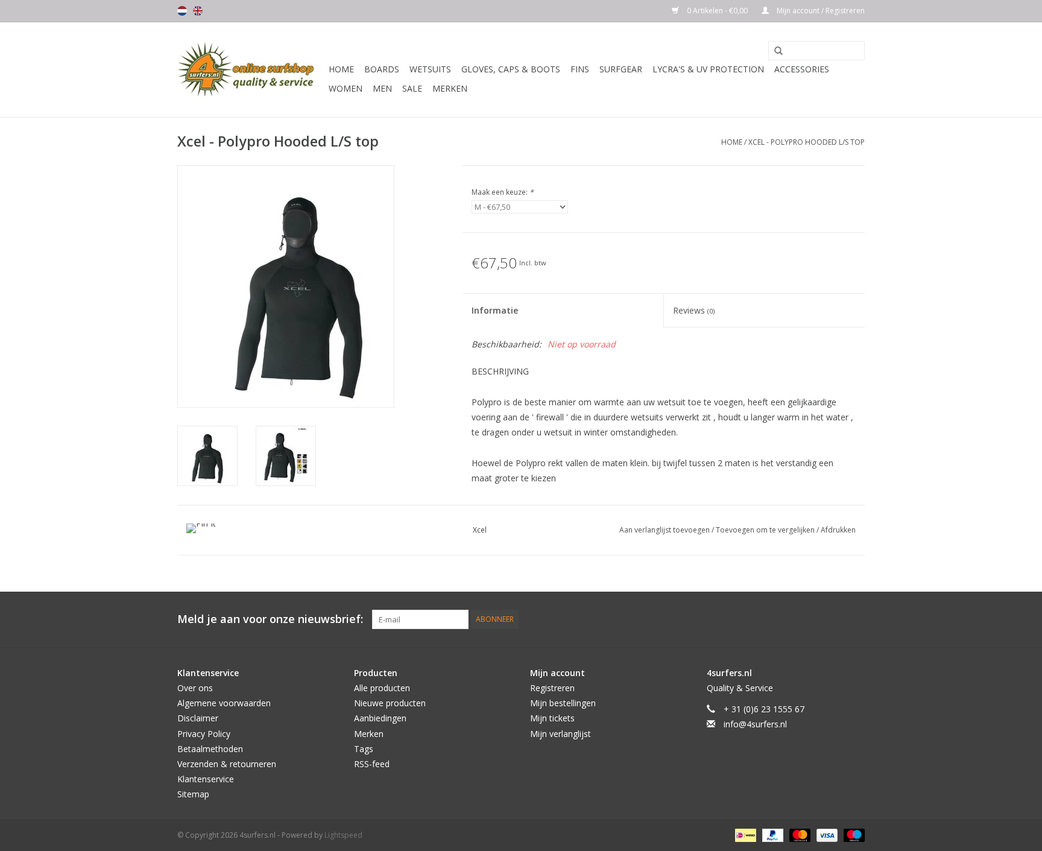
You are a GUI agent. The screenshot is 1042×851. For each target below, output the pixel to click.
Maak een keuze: (503, 192)
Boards (381, 69)
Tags (363, 749)
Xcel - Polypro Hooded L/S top (806, 142)
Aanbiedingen (380, 718)
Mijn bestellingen (563, 703)
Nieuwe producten (390, 703)
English (198, 11)
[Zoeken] (774, 51)
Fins (579, 69)
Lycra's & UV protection (708, 69)
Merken (449, 88)
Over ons (195, 688)
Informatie (495, 310)
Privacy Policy (203, 733)
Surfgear (620, 69)
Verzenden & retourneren (226, 764)
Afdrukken (838, 530)
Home (341, 69)
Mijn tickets (552, 718)
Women (345, 88)
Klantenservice (205, 779)
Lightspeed (343, 835)
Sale (412, 88)
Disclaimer (197, 718)
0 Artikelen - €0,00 (717, 10)
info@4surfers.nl (755, 724)
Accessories (801, 69)
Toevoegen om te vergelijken (766, 530)
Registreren (552, 688)
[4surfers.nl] (251, 69)
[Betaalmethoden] (744, 835)
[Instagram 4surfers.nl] (855, 619)
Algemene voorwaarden (224, 703)
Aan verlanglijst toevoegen (665, 530)
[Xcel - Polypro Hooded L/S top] (207, 456)
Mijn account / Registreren (820, 10)
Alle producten (382, 688)
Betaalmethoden (210, 749)
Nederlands (182, 11)
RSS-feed (372, 764)
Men (382, 88)
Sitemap (193, 794)
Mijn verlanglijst (560, 733)
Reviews (694, 310)
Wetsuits (430, 69)
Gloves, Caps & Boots (510, 69)
